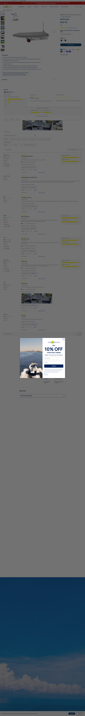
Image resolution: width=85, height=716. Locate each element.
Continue (54, 366)
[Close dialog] (64, 339)
